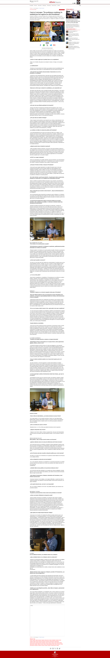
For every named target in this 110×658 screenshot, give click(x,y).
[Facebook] (53, 648)
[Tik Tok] (60, 648)
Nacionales (40, 5)
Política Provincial (41, 8)
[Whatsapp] (51, 648)
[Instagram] (57, 648)
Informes (35, 5)
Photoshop (49, 5)
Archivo (58, 5)
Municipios (44, 5)
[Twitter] (55, 648)
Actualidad (31, 5)
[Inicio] (30, 1)
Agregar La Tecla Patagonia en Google (47, 48)
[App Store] (74, 3)
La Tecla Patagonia (35, 8)
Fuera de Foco (54, 5)
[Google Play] (75, 3)
